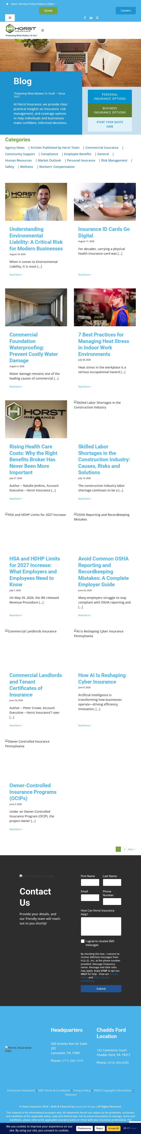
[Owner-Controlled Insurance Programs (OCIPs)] (36, 758)
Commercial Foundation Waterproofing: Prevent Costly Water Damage (33, 347)
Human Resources (18, 160)
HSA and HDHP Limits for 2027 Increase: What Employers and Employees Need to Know (34, 571)
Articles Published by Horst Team (55, 147)
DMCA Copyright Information (113, 1090)
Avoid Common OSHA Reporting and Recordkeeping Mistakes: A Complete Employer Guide (103, 571)
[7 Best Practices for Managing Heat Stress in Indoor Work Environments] (105, 307)
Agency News (15, 147)
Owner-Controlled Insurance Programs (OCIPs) (32, 791)
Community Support (20, 154)
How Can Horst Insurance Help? (97, 912)
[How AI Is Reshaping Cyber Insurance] (105, 648)
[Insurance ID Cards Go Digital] (105, 202)
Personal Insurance (81, 160)
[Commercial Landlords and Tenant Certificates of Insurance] (36, 648)
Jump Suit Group (85, 1106)
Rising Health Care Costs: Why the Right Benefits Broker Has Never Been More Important (33, 459)
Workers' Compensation (57, 167)
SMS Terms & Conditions (54, 1090)
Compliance (49, 154)
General (103, 154)
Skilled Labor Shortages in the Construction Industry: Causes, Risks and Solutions (104, 459)
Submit (101, 989)
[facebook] (85, 17)
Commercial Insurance (101, 147)
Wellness (26, 167)
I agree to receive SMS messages (100, 943)
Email (85, 891)
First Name (89, 876)
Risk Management (114, 160)
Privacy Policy (82, 1090)
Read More (15, 274)
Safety (9, 167)
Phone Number (109, 893)
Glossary (71, 1094)
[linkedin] (91, 17)
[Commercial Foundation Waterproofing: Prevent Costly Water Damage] (36, 307)
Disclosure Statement (21, 1090)
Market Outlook (49, 160)
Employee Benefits (77, 154)
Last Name (111, 876)
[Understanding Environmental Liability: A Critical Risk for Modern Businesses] (36, 202)
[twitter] (97, 17)
